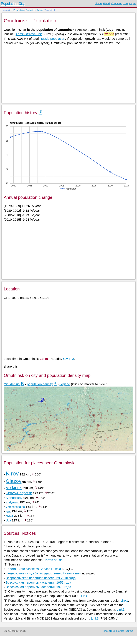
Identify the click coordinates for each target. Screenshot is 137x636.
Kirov (12, 473)
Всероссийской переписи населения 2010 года (41, 578)
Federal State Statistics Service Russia (33, 569)
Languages (129, 3)
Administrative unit (29, 34)
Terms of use (53, 560)
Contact (129, 631)
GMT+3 (68, 359)
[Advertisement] (68, 74)
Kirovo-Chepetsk (19, 493)
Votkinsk (14, 487)
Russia (40, 10)
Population (18, 10)
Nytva (9, 515)
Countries (116, 3)
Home (98, 3)
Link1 (124, 600)
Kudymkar (12, 502)
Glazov (13, 481)
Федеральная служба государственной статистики (43, 573)
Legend (64, 384)
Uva (8, 520)
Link (84, 596)
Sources (120, 631)
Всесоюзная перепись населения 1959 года (38, 582)
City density (12, 384)
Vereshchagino (15, 506)
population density (40, 384)
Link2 (120, 609)
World (106, 3)
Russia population (52, 38)
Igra (8, 511)
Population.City (13, 4)
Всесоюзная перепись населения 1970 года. (39, 587)
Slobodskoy (14, 498)
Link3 (95, 618)
